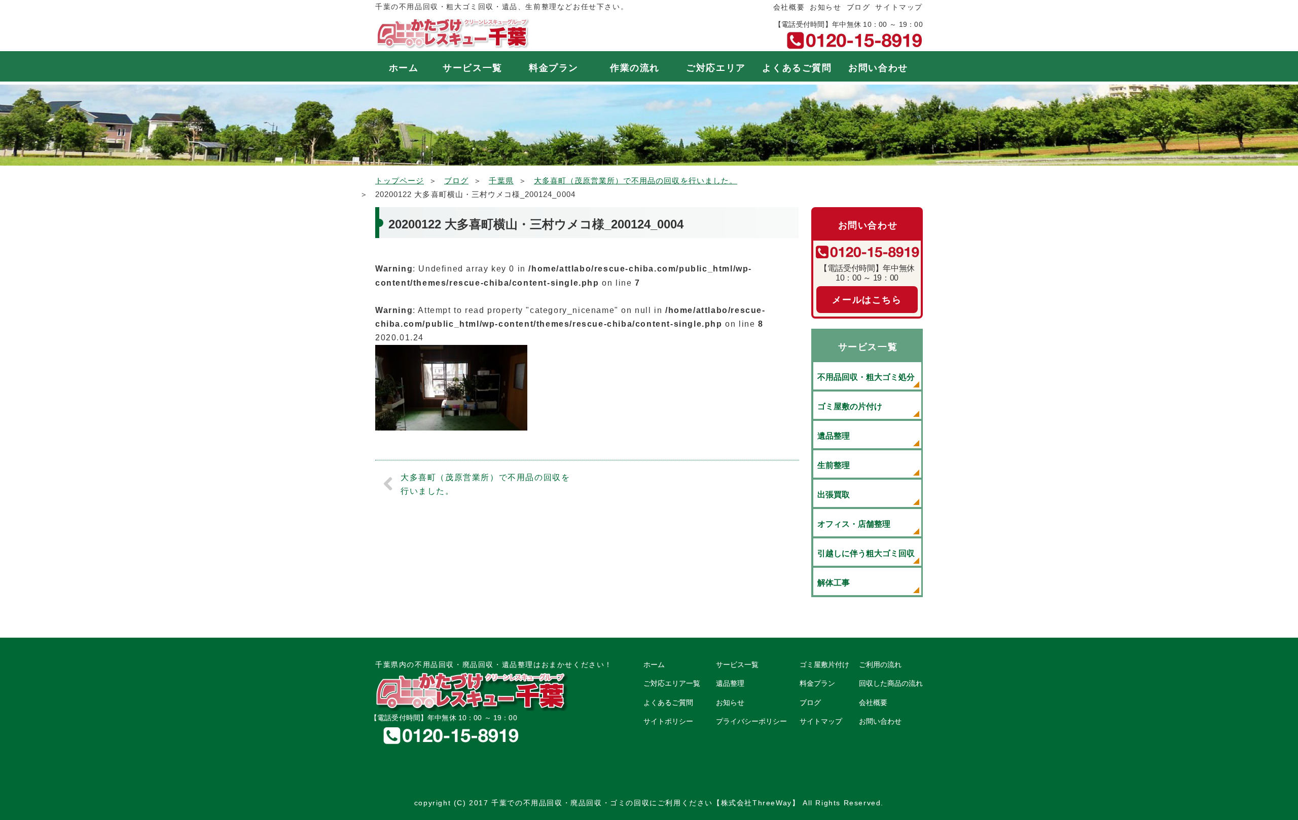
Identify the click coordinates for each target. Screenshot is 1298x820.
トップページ (399, 180)
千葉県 (501, 180)
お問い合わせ (878, 68)
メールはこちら (867, 300)
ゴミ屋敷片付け (824, 664)
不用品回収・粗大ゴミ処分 (866, 377)
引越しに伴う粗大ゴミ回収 (866, 553)
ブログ (859, 7)
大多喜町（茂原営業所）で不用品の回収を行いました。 (635, 180)
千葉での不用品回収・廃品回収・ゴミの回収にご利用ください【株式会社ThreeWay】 (645, 803)
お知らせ (825, 7)
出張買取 (833, 494)
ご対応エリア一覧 (671, 683)
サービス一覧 (472, 68)
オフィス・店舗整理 (853, 524)
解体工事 (833, 582)
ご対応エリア (716, 68)
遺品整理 (833, 436)
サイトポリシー (668, 721)
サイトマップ (899, 7)
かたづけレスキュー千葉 (452, 33)
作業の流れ (635, 68)
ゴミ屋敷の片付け (849, 406)
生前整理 (833, 465)
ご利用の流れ (880, 664)
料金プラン (554, 68)
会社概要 (789, 7)
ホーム (404, 68)
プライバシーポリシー (751, 721)
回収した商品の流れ (891, 683)
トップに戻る (1269, 791)
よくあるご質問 (797, 68)
